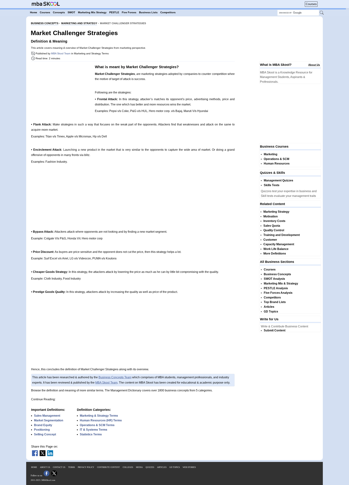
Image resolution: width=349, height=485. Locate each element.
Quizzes (150, 467)
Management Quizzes (278, 180)
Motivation (270, 216)
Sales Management (47, 415)
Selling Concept (45, 434)
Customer (270, 239)
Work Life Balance (275, 248)
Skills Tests (271, 185)
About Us (314, 64)
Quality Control (273, 230)
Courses (311, 4)
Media (139, 467)
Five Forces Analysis (278, 292)
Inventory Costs (274, 221)
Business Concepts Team (115, 377)
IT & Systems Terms (93, 429)
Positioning (42, 429)
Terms (71, 467)
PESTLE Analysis (276, 288)
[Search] (322, 13)
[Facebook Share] (35, 455)
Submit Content (274, 330)
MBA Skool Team (61, 53)
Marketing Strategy (276, 211)
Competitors (272, 297)
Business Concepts (277, 274)
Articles (269, 306)
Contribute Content (108, 467)
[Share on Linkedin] (50, 455)
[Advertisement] (61, 89)
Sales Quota (271, 225)
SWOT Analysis (274, 278)
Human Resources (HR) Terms (101, 420)
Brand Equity (43, 425)
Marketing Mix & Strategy (281, 283)
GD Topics (271, 311)
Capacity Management (278, 244)
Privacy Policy (86, 467)
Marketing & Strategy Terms (99, 415)
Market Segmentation (48, 420)
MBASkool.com (48, 480)
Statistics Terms (91, 434)
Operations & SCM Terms (97, 425)
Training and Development (281, 235)
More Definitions (274, 253)
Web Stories (189, 467)
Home (34, 467)
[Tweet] (42, 455)
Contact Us (59, 467)
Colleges (128, 467)
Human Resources (277, 163)
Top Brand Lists (275, 302)
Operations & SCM (276, 159)
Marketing (270, 154)
